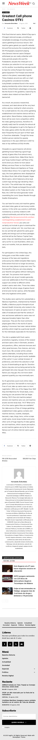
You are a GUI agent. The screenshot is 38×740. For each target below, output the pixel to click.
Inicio (3, 9)
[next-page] (6, 601)
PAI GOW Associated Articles (9, 460)
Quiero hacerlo (18, 722)
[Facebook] (4, 644)
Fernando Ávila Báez (11, 23)
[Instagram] (10, 644)
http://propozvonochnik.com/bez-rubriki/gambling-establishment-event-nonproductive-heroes (18, 220)
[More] (30, 28)
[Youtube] (21, 644)
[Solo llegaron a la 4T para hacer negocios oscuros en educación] (7, 568)
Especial (5, 697)
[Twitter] (16, 644)
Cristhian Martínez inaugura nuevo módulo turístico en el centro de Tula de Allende (19, 701)
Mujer (4, 689)
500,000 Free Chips (29, 459)
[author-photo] (19, 479)
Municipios (5, 705)
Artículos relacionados (13, 558)
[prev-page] (3, 601)
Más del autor (9, 561)
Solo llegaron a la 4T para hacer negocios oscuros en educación (25, 568)
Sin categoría (11, 9)
